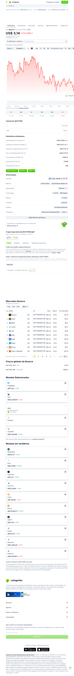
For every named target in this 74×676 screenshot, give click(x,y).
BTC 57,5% (56, 9)
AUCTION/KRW (38, 335)
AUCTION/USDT (38, 314)
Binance (28, 251)
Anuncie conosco (12, 225)
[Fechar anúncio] (65, 406)
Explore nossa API (24, 108)
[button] (45, 183)
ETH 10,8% (62, 9)
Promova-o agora (37, 439)
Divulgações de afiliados (12, 303)
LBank (54, 252)
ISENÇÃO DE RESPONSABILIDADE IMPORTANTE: (20, 655)
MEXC (59, 252)
